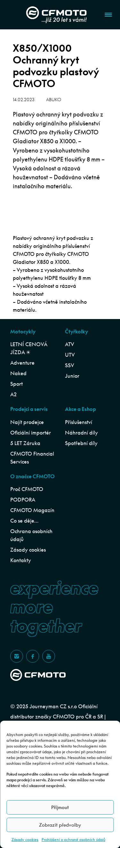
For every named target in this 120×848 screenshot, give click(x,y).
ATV (69, 344)
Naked (18, 373)
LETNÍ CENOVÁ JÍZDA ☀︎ (28, 348)
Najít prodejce (27, 422)
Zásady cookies (25, 839)
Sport (16, 384)
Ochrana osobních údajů (31, 535)
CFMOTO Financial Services (32, 457)
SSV (69, 365)
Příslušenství (78, 422)
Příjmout (60, 807)
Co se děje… (24, 520)
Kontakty (20, 560)
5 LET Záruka (25, 443)
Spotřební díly (81, 443)
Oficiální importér (30, 432)
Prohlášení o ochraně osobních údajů (73, 839)
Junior (72, 376)
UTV (70, 355)
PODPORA (22, 499)
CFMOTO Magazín (32, 510)
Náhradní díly (81, 432)
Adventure (22, 363)
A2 (13, 394)
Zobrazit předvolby (60, 825)
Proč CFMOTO (26, 489)
